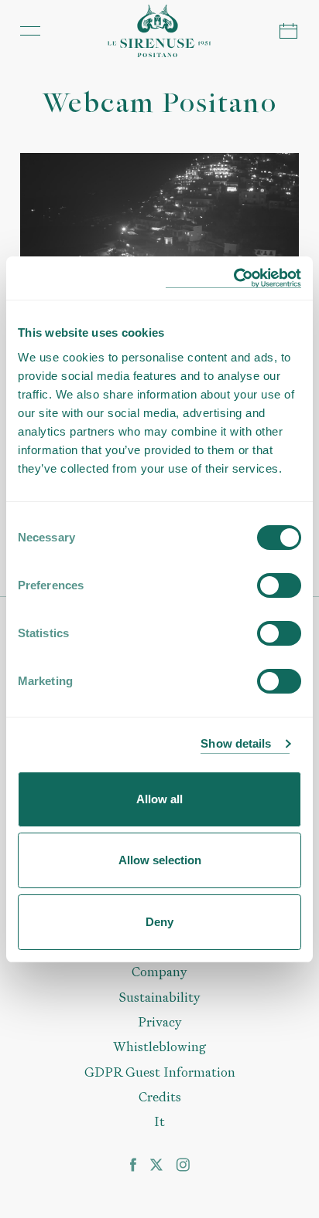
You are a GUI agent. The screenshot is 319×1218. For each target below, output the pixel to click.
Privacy (160, 1022)
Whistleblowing (159, 1046)
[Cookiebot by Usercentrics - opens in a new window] (233, 278)
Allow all (159, 799)
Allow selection (159, 860)
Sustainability (159, 997)
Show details (236, 743)
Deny (159, 921)
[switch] (279, 585)
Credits (160, 1096)
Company (159, 971)
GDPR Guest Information (159, 1072)
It (159, 1121)
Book (289, 31)
